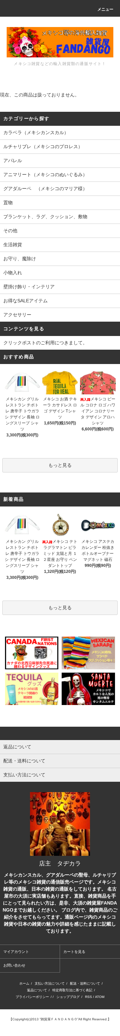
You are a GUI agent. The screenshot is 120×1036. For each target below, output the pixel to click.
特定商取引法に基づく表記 (72, 990)
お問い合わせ (14, 965)
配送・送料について (85, 983)
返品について (37, 990)
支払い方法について (50, 983)
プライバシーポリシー (32, 997)
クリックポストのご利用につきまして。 (45, 342)
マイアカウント (16, 952)
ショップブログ (68, 997)
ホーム (24, 983)
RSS (88, 997)
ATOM (99, 997)
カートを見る (74, 952)
